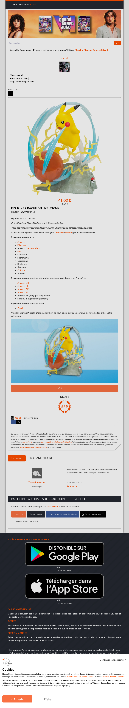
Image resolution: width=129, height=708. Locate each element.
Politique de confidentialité (113, 676)
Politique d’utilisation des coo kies (80, 676)
